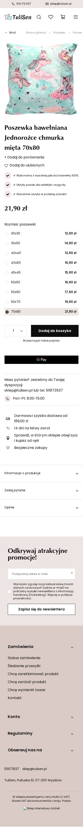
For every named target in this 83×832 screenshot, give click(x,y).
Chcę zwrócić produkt (27, 682)
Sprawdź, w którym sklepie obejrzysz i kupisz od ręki (46, 438)
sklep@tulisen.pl (34, 769)
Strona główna (36, 33)
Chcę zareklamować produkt (33, 674)
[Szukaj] (38, 16)
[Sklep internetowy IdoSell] (41, 809)
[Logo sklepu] (17, 17)
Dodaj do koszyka (55, 331)
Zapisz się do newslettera (41, 609)
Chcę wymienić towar (27, 690)
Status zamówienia (24, 658)
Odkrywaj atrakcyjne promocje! (38, 553)
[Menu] (75, 17)
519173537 (11, 769)
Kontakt (15, 698)
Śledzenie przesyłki (24, 666)
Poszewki (59, 33)
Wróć (12, 33)
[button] (41, 647)
